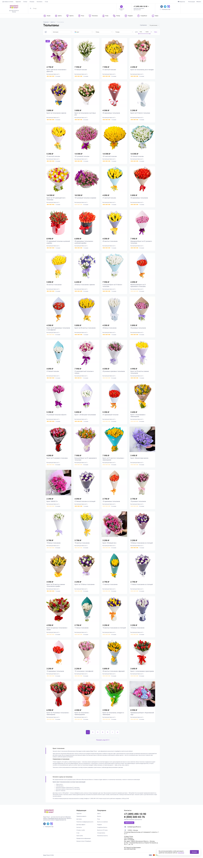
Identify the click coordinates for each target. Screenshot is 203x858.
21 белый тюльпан (53, 371)
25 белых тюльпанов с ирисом (85, 284)
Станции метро (101, 833)
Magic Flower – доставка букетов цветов (53, 817)
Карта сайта (80, 835)
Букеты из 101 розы (102, 830)
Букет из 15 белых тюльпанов (84, 584)
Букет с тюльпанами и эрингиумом (142, 671)
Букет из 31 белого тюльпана (140, 113)
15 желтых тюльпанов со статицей (114, 628)
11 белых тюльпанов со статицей (141, 584)
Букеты (99, 816)
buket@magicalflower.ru (134, 827)
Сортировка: (143, 25)
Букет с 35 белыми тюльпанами (85, 414)
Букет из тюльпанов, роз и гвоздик (142, 69)
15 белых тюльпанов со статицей (141, 543)
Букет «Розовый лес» (109, 543)
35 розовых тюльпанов (138, 328)
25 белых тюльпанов (109, 328)
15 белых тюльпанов (137, 628)
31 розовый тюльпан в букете (56, 414)
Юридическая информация (84, 838)
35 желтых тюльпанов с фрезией (113, 671)
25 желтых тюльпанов (110, 241)
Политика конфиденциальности (85, 821)
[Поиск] (31, 8)
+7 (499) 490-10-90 (140, 6)
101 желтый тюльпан (110, 156)
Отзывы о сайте (81, 830)
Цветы (99, 813)
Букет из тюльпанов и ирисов (56, 113)
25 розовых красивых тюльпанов (114, 371)
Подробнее (181, 852)
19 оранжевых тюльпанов (111, 501)
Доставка (79, 819)
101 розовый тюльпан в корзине (85, 198)
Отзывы (32, 1)
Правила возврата (81, 816)
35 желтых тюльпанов (54, 284)
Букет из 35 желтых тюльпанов (85, 328)
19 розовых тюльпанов (138, 501)
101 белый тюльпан (137, 156)
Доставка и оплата (7, 1)
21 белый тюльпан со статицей (85, 501)
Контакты (39, 1)
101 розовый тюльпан (82, 156)
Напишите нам (166, 9)
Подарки (99, 824)
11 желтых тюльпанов (110, 584)
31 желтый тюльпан (53, 156)
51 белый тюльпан (81, 69)
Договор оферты (81, 824)
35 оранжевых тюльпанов (139, 198)
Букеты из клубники (102, 821)
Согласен (194, 852)
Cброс (155, 32)
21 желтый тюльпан (109, 198)
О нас (46, 1)
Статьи (25, 1)
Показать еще (102, 740)
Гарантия (18, 1)
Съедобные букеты (102, 827)
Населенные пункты (102, 835)
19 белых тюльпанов (53, 543)
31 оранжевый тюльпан (110, 414)
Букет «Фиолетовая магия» (139, 458)
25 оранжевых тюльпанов (111, 113)
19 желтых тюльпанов (82, 543)
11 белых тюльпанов (81, 628)
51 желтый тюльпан (109, 69)
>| (117, 732)
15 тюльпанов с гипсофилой (84, 671)
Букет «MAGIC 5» (52, 501)
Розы (98, 819)
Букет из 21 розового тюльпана (57, 458)
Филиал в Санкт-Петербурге (84, 841)
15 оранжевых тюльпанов (55, 671)
